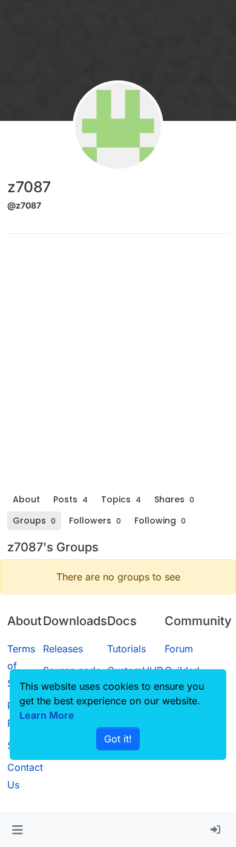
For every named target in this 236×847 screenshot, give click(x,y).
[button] (17, 830)
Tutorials (126, 649)
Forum (179, 649)
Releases (63, 649)
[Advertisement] (118, 366)
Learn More (46, 715)
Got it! (118, 739)
